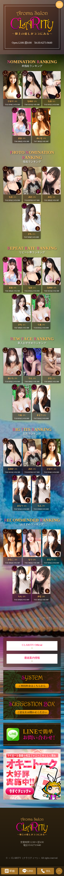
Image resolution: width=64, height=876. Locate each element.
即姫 (12, 871)
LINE (30, 871)
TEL (48, 871)
